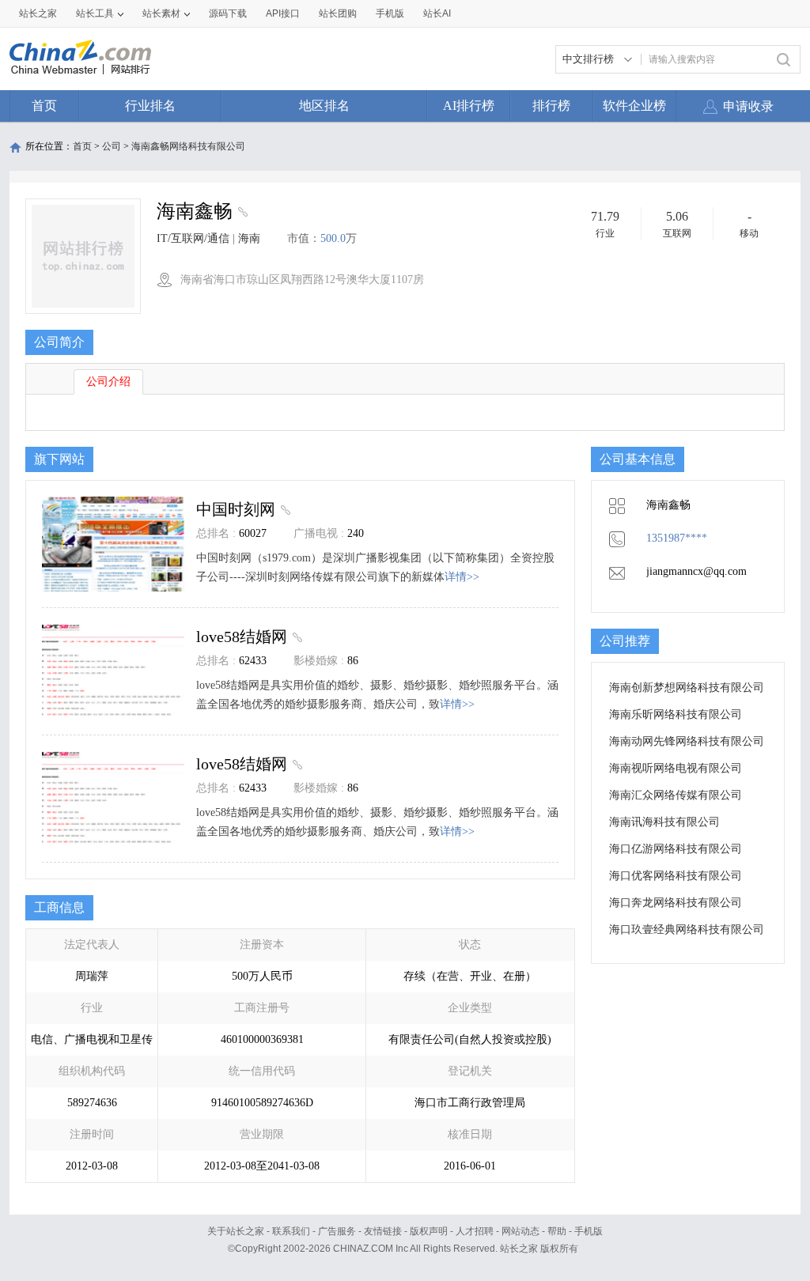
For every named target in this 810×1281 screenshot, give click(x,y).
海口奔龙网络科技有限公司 (675, 903)
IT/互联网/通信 (193, 238)
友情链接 (383, 1231)
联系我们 (291, 1231)
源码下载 (228, 13)
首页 (44, 105)
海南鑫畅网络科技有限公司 (188, 146)
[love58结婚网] (295, 636)
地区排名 (324, 105)
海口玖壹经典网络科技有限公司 (686, 929)
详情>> (462, 577)
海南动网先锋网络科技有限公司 (686, 741)
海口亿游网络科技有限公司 (675, 849)
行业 (605, 233)
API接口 (283, 13)
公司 (111, 146)
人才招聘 (475, 1231)
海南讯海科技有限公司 (664, 822)
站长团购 (338, 13)
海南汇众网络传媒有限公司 (675, 795)
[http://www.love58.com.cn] (241, 213)
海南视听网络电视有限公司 (675, 768)
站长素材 (161, 13)
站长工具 (95, 13)
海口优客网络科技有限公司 (675, 876)
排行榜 (551, 105)
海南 (249, 238)
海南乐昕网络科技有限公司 (675, 714)
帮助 (556, 1231)
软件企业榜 (634, 105)
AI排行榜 (468, 105)
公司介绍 (108, 381)
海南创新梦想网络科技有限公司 (686, 687)
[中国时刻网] (283, 509)
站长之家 (38, 13)
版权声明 (429, 1231)
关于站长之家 (235, 1231)
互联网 (677, 233)
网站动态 (520, 1231)
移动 (749, 233)
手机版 (588, 1231)
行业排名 (150, 105)
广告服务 (337, 1231)
